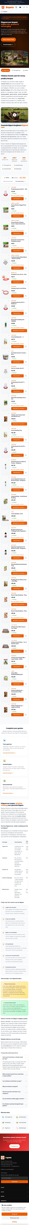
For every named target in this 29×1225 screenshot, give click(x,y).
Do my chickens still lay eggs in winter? (13, 1098)
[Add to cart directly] (25, 198)
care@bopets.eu (15, 1166)
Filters (7, 177)
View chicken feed (8, 39)
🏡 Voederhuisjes (18, 165)
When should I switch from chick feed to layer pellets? (13, 1075)
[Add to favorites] (9, 187)
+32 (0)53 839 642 (5, 1166)
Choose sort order (8, 181)
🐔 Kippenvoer (5, 70)
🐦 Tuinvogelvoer (16, 70)
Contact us (19, 1047)
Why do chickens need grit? (10, 1086)
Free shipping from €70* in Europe (14, 1)
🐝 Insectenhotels (6, 168)
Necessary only (14, 1218)
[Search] (24, 7)
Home (2, 11)
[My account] (27, 7)
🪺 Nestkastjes (17, 168)
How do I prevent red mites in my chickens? (11, 1092)
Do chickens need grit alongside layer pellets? (13, 1104)
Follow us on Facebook (7, 1169)
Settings (14, 1221)
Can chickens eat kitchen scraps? (12, 1081)
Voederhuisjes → (8, 44)
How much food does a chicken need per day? (13, 1058)
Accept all (14, 1214)
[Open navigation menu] (16, 7)
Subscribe (14, 1181)
